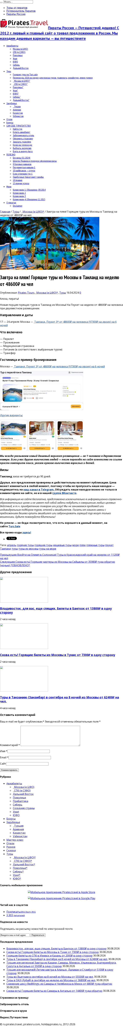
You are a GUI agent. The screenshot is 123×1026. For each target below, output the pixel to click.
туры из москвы (28, 548)
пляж (82, 545)
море (75, 545)
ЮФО (15, 61)
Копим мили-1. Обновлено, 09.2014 (29, 189)
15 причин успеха (21, 183)
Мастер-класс (14, 840)
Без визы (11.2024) (21, 157)
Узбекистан (18, 116)
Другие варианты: (11, 415)
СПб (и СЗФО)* (20, 84)
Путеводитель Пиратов (21, 10)
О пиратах (11, 202)
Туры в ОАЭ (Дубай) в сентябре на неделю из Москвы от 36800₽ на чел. (51, 980)
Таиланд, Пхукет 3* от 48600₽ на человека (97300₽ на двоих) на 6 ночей (59, 366)
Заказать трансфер (22, 141)
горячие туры (25, 545)
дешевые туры (62, 545)
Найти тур (17, 128)
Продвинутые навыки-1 (24, 167)
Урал (15, 58)
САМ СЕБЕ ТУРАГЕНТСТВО (18, 125)
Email (3, 757)
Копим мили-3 (19, 196)
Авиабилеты (12, 45)
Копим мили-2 (19, 193)
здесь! (26, 532)
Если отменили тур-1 (23, 173)
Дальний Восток (21, 68)
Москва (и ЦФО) (20, 48)
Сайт (3, 763)
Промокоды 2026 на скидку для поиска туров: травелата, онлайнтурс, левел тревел (53, 77)
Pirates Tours (26, 292)
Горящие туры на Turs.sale (25, 74)
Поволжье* (18, 87)
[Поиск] (1, 2)
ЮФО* (16, 93)
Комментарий (10, 745)
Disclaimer (17, 205)
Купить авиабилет (21, 132)
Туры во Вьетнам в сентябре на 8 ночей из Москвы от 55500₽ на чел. (49, 976)
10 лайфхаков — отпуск (24, 170)
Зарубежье (11, 103)
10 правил (17, 180)
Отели (9, 119)
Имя (2, 751)
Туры (8, 71)
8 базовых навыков (22, 164)
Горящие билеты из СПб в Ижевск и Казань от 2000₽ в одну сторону (49, 955)
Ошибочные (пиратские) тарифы (28, 176)
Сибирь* (16, 96)
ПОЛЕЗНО (10, 154)
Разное (10, 847)
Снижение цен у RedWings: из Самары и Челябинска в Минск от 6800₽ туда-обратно (59, 983)
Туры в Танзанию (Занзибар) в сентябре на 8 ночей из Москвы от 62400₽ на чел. (57, 959)
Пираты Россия (15, 14)
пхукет (109, 545)
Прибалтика (20, 801)
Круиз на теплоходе (22, 144)
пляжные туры (95, 545)
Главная (5, 211)
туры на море (47, 548)
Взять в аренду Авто (23, 151)
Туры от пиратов (16, 7)
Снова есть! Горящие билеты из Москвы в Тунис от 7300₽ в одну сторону (57, 655)
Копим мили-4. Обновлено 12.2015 (29, 199)
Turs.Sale (14, 526)
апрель (11, 545)
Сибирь (16, 64)
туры (15, 548)
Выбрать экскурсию (22, 148)
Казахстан (18, 112)
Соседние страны (24, 808)
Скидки (11, 850)
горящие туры (43, 545)
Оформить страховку (23, 138)
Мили (8, 186)
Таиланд (5, 548)
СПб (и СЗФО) (19, 52)
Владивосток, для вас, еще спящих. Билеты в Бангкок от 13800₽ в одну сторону (56, 948)
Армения (17, 109)
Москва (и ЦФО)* (21, 80)
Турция (17, 106)
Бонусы (9, 122)
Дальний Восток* (21, 100)
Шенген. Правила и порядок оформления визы (35, 160)
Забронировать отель (23, 135)
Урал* (15, 90)
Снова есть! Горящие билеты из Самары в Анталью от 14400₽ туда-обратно (54, 991)
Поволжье (18, 55)
